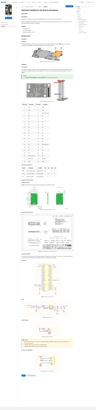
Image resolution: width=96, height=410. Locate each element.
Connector (80, 27)
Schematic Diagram (81, 26)
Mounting (79, 14)
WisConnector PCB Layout (83, 24)
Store (82, 2)
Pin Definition (80, 18)
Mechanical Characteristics (82, 21)
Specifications (78, 11)
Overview (78, 6)
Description (78, 8)
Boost (79, 29)
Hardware (78, 16)
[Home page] (22, 7)
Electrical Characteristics (82, 19)
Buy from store (8, 18)
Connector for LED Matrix (83, 32)
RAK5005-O (50, 45)
